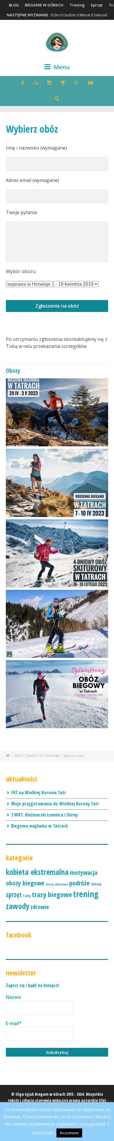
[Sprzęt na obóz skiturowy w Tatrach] (57, 624)
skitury (96, 884)
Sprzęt (97, 5)
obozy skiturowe (57, 884)
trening (86, 894)
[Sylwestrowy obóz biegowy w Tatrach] (57, 694)
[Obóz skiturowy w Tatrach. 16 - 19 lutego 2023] (57, 553)
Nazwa (13, 997)
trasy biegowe (52, 894)
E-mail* (14, 1023)
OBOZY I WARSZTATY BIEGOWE (36, 756)
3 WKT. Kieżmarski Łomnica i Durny (44, 814)
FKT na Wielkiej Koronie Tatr (38, 792)
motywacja (83, 872)
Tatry (27, 895)
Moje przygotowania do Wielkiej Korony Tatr (55, 803)
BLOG (14, 5)
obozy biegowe (25, 883)
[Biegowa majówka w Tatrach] (57, 412)
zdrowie (39, 907)
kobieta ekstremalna (37, 872)
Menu (61, 67)
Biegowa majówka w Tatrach (39, 826)
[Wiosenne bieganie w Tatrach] (57, 483)
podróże (79, 882)
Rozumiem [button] (69, 1132)
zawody (17, 906)
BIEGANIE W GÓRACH (44, 5)
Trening (77, 5)
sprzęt (14, 894)
